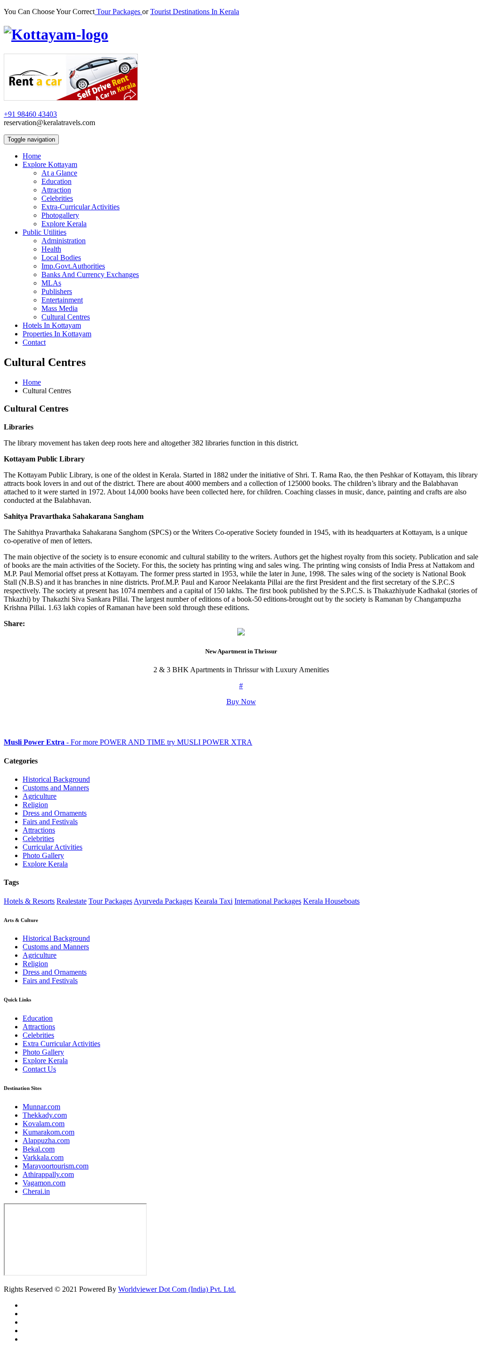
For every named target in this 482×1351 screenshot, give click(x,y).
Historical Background (56, 779)
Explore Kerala (64, 224)
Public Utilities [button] (44, 232)
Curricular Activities (52, 847)
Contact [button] (34, 342)
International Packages (267, 901)
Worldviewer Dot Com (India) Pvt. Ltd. (177, 1289)
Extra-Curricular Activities (80, 207)
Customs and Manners (56, 788)
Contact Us (39, 1069)
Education (56, 181)
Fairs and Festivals (50, 822)
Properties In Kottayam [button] (57, 334)
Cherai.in (36, 1191)
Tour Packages (118, 12)
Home (32, 382)
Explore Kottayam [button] (50, 164)
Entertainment (62, 300)
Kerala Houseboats (331, 901)
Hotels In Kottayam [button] (52, 325)
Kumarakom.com (48, 1132)
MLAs (51, 283)
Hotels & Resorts (29, 901)
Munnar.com (41, 1107)
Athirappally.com (48, 1174)
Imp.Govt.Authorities (73, 266)
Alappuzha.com (46, 1140)
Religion (35, 805)
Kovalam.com (43, 1124)
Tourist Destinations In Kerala (194, 12)
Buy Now (241, 702)
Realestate (71, 901)
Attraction (56, 190)
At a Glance (59, 173)
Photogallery (60, 215)
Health (51, 249)
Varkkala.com (43, 1157)
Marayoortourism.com (55, 1166)
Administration (63, 241)
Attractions (39, 830)
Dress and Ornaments (55, 813)
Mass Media (59, 308)
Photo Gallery (43, 855)
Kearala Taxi (213, 901)
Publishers (56, 291)
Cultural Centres (65, 317)
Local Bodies (61, 258)
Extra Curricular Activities (61, 1044)
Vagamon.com (44, 1183)
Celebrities (57, 198)
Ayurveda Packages (163, 901)
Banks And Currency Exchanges (90, 274)
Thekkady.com (45, 1115)
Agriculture (39, 796)
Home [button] (32, 156)
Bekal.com (39, 1149)
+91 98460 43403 (30, 114)
